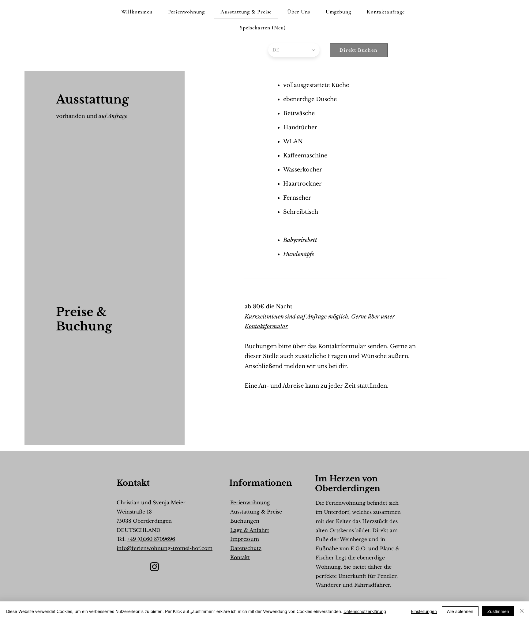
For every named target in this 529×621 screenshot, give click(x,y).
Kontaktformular (266, 326)
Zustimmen (498, 611)
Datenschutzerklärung (364, 611)
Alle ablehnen (460, 611)
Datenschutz (245, 548)
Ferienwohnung (250, 502)
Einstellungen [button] (424, 611)
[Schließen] (521, 611)
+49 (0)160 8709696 (151, 539)
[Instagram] (154, 567)
